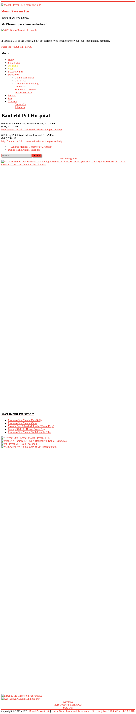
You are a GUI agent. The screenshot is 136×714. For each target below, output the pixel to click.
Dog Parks (20, 80)
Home (11, 59)
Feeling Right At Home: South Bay (26, 429)
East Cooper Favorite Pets (68, 704)
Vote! (11, 68)
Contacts (12, 101)
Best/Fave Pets (15, 71)
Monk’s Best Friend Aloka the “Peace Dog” (31, 426)
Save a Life (14, 62)
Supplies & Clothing (25, 89)
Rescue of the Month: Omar (22, 423)
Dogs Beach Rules (24, 77)
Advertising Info (68, 158)
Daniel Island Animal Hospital (25, 149)
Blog (10, 98)
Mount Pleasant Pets (15, 11)
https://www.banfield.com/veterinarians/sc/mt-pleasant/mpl (31, 129)
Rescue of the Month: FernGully (25, 420)
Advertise (20, 107)
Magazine (13, 65)
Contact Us (20, 104)
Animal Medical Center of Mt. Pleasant (30, 146)
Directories (13, 74)
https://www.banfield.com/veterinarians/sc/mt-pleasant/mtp (31, 141)
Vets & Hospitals (23, 92)
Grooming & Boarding (26, 83)
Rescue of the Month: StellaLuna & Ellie (29, 432)
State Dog (68, 707)
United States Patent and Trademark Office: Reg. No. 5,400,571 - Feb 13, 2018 (93, 711)
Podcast (12, 95)
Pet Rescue (20, 86)
